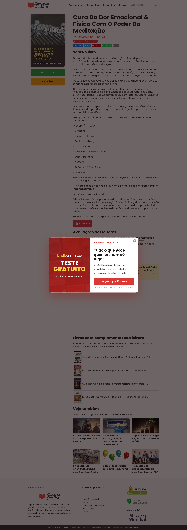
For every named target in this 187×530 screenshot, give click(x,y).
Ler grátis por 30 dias (114, 281)
